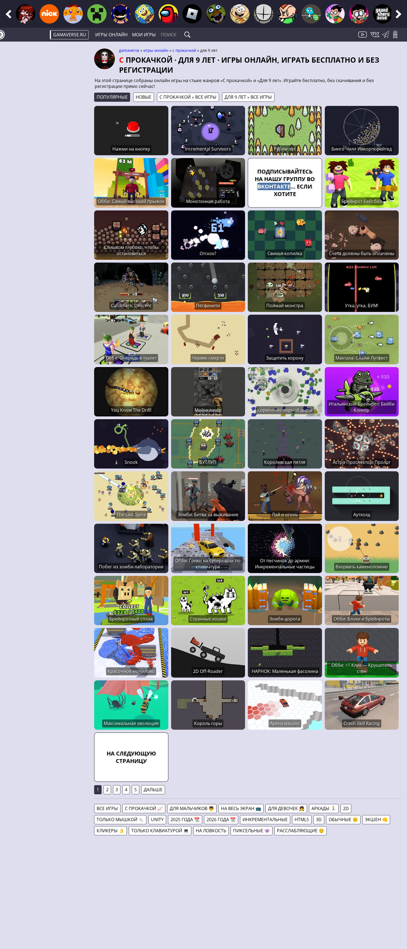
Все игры (107, 808)
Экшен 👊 (376, 819)
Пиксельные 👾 (251, 831)
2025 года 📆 (185, 819)
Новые (143, 97)
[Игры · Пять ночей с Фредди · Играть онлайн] (216, 14)
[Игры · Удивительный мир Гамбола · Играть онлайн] (311, 14)
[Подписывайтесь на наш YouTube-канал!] (363, 38)
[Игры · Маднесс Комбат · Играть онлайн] (263, 14)
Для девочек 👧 (286, 808)
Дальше (153, 790)
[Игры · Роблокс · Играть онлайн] (192, 14)
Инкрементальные (265, 819)
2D (346, 808)
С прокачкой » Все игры (188, 97)
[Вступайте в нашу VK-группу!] (375, 38)
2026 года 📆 (221, 819)
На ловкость (211, 831)
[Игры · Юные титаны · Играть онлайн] (335, 14)
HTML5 (302, 819)
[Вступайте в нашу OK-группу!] (397, 38)
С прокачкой (184, 50)
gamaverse (129, 50)
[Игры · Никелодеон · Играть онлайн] (49, 14)
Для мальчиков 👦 (192, 808)
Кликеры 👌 (110, 831)
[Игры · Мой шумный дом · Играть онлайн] (239, 14)
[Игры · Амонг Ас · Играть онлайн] (168, 14)
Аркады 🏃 (323, 808)
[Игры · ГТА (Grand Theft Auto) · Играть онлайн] (382, 14)
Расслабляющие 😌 (300, 831)
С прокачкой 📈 (144, 808)
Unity (157, 819)
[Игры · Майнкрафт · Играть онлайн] (97, 14)
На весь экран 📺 (241, 808)
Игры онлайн (111, 35)
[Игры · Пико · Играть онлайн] (287, 14)
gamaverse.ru (69, 35)
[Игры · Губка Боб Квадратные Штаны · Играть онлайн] (144, 14)
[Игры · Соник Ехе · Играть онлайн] (120, 14)
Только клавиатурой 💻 (160, 831)
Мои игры (144, 35)
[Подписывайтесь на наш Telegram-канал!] (387, 38)
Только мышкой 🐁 (120, 819)
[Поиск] (187, 34)
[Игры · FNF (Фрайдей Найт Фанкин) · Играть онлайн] (25, 14)
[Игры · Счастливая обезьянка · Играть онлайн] (73, 14)
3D (319, 819)
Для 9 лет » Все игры (248, 97)
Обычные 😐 (343, 819)
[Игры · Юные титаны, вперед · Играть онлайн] (359, 14)
